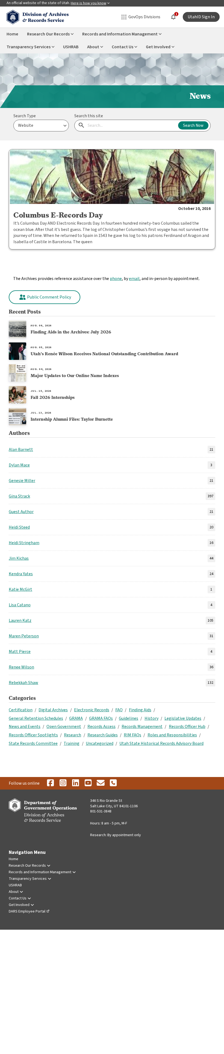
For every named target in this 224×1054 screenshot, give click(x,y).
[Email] (100, 783)
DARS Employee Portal (27, 911)
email (134, 279)
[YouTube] (88, 783)
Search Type (24, 116)
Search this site (88, 116)
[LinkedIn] (75, 783)
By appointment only (124, 835)
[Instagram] (63, 783)
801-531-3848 (100, 811)
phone (116, 279)
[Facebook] (50, 783)
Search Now (193, 125)
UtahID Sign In (201, 17)
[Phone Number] (113, 783)
